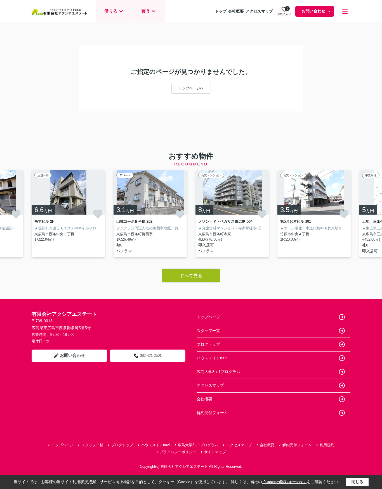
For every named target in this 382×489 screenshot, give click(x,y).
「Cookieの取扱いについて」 (284, 482)
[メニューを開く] (344, 11)
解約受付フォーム (212, 412)
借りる (111, 11)
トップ (221, 11)
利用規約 (327, 445)
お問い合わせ (313, 11)
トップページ (208, 317)
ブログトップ (208, 344)
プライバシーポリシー (178, 452)
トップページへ (191, 88)
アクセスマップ (259, 11)
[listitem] (68, 213)
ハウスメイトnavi (212, 358)
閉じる (357, 481)
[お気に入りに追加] (15, 214)
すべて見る (191, 275)
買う (145, 11)
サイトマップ (215, 452)
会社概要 (236, 11)
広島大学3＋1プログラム (218, 371)
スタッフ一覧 (208, 330)
